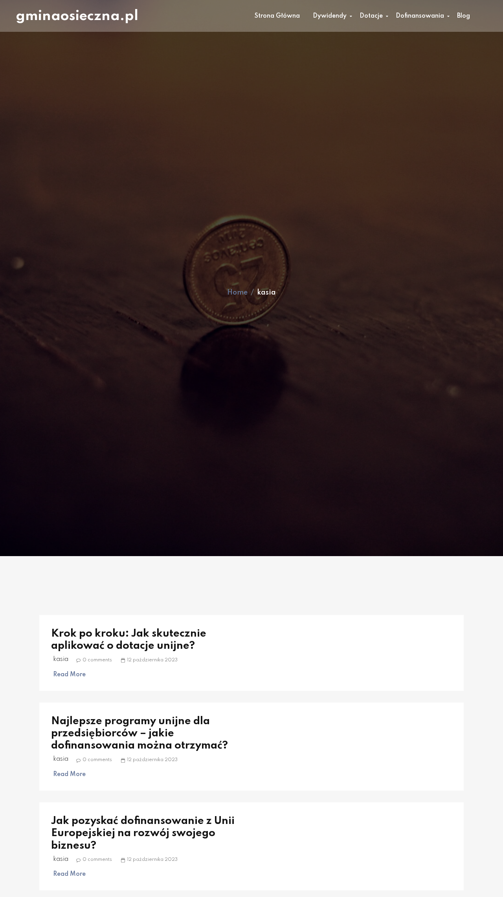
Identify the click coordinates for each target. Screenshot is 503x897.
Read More (69, 675)
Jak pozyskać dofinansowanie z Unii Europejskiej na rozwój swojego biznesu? (143, 833)
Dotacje (371, 16)
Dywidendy (330, 16)
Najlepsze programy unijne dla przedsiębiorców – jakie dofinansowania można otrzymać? (139, 733)
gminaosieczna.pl (77, 16)
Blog (463, 16)
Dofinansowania (420, 16)
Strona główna (277, 16)
